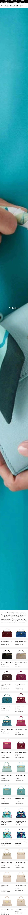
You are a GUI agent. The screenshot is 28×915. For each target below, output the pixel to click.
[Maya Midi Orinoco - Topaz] (7, 790)
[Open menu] (2, 5)
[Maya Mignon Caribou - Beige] (7, 854)
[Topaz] (11, 804)
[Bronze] (6, 804)
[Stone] (1, 645)
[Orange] (18, 735)
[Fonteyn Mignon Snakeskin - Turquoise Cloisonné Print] (7, 813)
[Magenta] (18, 712)
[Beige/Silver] (9, 758)
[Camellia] (23, 735)
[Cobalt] (11, 645)
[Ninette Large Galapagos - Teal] (7, 698)
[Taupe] (16, 735)
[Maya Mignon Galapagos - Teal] (7, 721)
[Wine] (9, 645)
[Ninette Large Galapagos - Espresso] (7, 675)
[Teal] (16, 712)
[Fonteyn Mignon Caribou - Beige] (7, 901)
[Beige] (20, 735)
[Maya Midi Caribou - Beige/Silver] (7, 877)
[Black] (6, 645)
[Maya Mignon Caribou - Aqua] (7, 767)
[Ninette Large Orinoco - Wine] (7, 633)
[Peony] (25, 735)
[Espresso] (4, 645)
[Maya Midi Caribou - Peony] (7, 744)
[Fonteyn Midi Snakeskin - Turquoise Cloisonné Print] (7, 833)
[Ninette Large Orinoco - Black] (7, 654)
